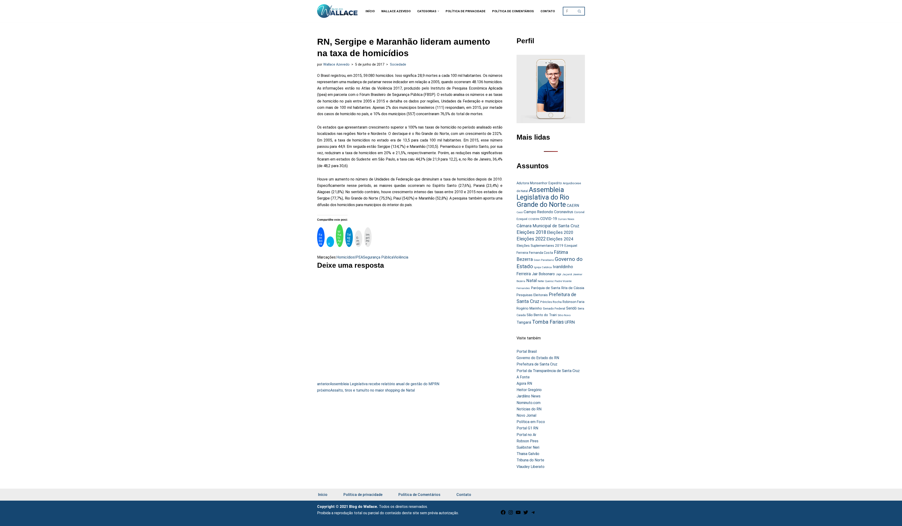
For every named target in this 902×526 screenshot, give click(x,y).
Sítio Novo (564, 315)
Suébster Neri (528, 447)
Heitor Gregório (529, 390)
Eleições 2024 (560, 238)
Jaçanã (567, 274)
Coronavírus (563, 212)
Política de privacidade (466, 11)
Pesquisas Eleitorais (532, 295)
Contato (547, 11)
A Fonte (523, 377)
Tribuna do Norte (530, 460)
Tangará (524, 322)
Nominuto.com (528, 402)
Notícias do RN (529, 409)
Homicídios (345, 257)
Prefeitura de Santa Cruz (537, 364)
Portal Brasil (527, 351)
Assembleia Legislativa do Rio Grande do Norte (543, 197)
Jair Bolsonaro (543, 274)
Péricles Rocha (551, 302)
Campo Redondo (538, 211)
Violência (400, 257)
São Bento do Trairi (542, 315)
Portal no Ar (526, 434)
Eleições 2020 (560, 232)
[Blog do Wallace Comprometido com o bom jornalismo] (337, 11)
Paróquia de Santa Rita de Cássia (557, 288)
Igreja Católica (543, 267)
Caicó (520, 212)
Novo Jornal (526, 415)
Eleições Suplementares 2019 (540, 245)
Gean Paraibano (544, 260)
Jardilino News (528, 396)
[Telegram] (533, 514)
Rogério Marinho (529, 308)
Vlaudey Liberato (530, 466)
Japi (558, 274)
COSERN (533, 219)
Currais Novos (566, 219)
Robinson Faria (573, 302)
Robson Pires (527, 441)
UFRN (570, 322)
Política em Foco (531, 422)
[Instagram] (510, 514)
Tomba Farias (548, 322)
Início (370, 11)
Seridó (571, 308)
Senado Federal (554, 308)
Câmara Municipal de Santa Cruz (548, 225)
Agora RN (524, 383)
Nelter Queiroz (546, 281)
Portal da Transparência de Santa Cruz (548, 371)
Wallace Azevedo (396, 11)
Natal (531, 280)
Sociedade (398, 65)
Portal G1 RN (527, 428)
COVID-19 (548, 218)
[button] (438, 11)
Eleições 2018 (531, 232)
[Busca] (579, 11)
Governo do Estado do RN (538, 358)
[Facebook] (503, 514)
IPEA (359, 257)
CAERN (573, 205)
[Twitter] (526, 514)
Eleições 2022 (531, 239)
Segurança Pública (378, 257)
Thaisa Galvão (528, 453)
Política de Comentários (513, 11)
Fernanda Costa (541, 253)
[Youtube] (518, 514)
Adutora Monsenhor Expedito (539, 183)
